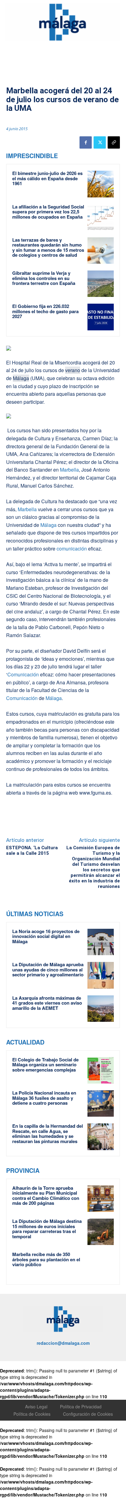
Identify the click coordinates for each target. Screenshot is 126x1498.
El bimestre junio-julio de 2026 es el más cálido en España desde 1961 (47, 178)
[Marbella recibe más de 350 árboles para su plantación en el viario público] (100, 1265)
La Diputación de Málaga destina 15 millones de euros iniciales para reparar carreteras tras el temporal (47, 1229)
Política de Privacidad (81, 1406)
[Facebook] (86, 142)
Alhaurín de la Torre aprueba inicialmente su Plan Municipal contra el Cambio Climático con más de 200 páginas (45, 1196)
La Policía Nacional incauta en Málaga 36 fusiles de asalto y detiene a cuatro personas (44, 1097)
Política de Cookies (31, 1414)
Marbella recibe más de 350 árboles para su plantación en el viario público (46, 1259)
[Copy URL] (114, 142)
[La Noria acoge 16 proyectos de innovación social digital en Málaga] (100, 942)
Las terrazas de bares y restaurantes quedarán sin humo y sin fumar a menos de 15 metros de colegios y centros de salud (48, 247)
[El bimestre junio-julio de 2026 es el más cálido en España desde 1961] (100, 184)
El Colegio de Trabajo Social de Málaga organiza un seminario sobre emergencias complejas (45, 1064)
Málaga (21, 378)
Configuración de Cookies (88, 1414)
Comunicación (23, 674)
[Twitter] (100, 142)
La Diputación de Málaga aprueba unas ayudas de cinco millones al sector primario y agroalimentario (47, 969)
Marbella (69, 469)
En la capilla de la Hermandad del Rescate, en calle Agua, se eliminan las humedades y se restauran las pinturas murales (47, 1134)
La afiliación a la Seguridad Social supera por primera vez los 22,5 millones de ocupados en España (48, 211)
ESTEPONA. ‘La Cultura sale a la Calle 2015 (32, 850)
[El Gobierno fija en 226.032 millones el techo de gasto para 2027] (100, 317)
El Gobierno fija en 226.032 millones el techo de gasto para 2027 (45, 311)
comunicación (72, 548)
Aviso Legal (36, 1406)
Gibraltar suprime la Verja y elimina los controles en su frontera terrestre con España (43, 278)
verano (72, 370)
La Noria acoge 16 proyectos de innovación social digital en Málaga (46, 936)
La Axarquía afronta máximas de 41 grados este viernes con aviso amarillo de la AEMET (47, 1002)
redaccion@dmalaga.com (63, 1343)
